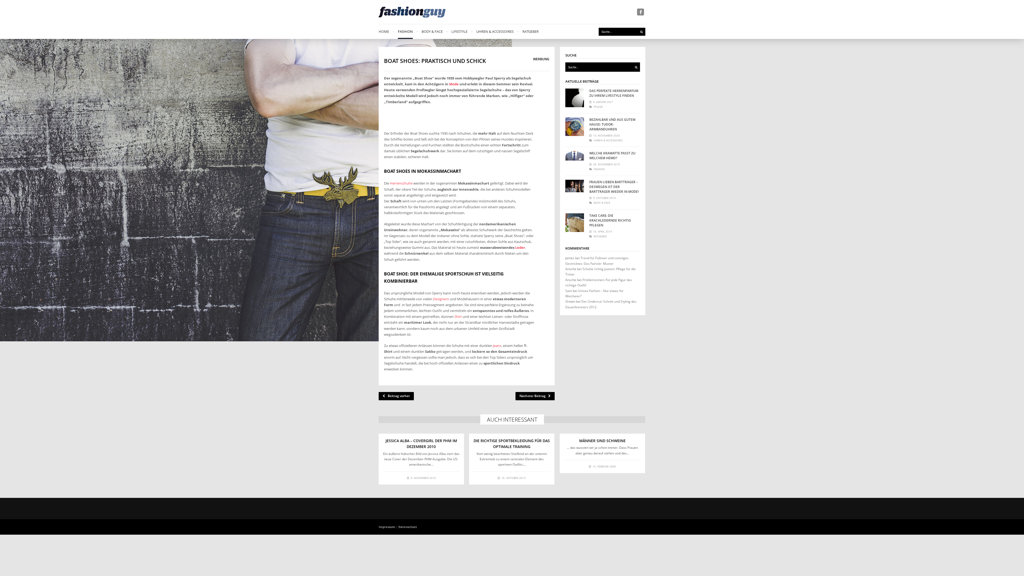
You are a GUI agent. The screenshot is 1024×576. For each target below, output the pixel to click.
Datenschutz (407, 527)
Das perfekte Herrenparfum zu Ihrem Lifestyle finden (613, 93)
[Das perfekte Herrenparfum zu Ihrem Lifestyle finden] (574, 98)
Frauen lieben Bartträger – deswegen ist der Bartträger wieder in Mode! (614, 187)
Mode (454, 84)
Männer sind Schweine (602, 440)
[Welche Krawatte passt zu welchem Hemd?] (574, 160)
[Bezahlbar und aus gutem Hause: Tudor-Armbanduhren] (574, 126)
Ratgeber (530, 31)
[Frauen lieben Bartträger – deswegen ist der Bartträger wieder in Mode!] (574, 189)
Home (384, 31)
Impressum (387, 527)
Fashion (405, 31)
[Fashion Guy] (412, 12)
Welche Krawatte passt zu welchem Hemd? (612, 155)
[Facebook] (640, 12)
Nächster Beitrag (532, 396)
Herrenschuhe (401, 183)
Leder (520, 247)
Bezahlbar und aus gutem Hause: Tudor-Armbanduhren (612, 124)
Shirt (458, 316)
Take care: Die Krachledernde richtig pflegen (610, 220)
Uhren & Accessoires (495, 31)
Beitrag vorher (399, 396)
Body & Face (432, 31)
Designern (441, 299)
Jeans (497, 345)
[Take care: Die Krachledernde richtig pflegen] (574, 222)
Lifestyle (459, 31)
